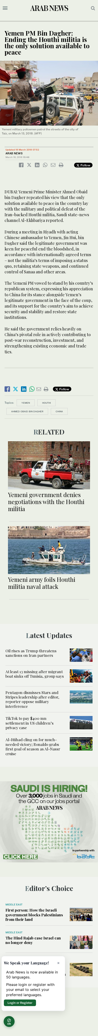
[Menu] (5, 8)
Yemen (25, 402)
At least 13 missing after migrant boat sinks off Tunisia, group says (34, 674)
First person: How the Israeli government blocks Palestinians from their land (34, 914)
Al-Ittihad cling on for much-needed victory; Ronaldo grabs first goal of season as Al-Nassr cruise (32, 746)
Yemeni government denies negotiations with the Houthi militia (46, 502)
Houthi (46, 402)
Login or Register (20, 1002)
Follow (85, 165)
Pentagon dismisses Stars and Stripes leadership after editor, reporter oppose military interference (32, 699)
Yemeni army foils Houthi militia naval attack (41, 582)
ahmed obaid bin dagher (27, 411)
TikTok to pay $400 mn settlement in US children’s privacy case (29, 723)
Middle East (14, 904)
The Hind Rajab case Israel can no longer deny (33, 940)
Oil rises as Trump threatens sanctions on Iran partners (31, 653)
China (59, 411)
